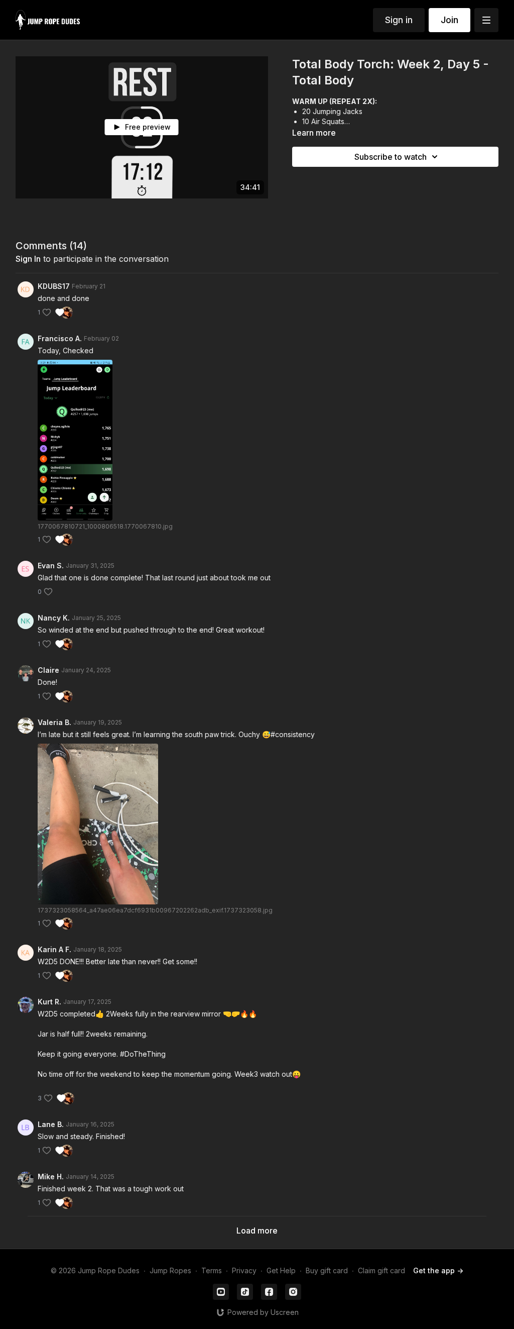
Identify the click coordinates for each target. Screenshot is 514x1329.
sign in (28, 259)
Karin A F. (54, 949)
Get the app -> (438, 1270)
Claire (48, 670)
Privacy (244, 1270)
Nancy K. (54, 618)
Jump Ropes (170, 1270)
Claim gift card (381, 1270)
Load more (257, 1230)
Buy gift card (327, 1270)
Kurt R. (49, 1001)
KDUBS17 (54, 286)
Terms (211, 1270)
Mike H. (51, 1176)
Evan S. (51, 565)
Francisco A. (60, 338)
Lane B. (51, 1124)
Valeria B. (54, 722)
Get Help (281, 1270)
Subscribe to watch (390, 157)
